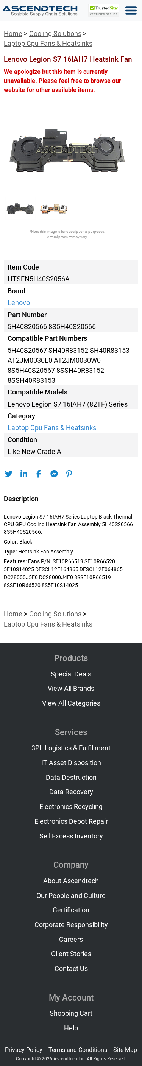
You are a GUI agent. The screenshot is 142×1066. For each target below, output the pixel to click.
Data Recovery (71, 792)
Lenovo (19, 303)
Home (13, 33)
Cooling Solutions (55, 33)
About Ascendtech (71, 881)
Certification (71, 910)
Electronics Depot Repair (71, 821)
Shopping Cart (71, 1013)
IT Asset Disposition (71, 763)
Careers (71, 939)
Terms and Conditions (77, 1050)
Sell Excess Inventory (71, 836)
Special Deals (71, 674)
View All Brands (71, 688)
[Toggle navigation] (131, 10)
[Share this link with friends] (8, 474)
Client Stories (71, 954)
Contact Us (71, 968)
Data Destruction (71, 777)
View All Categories (71, 703)
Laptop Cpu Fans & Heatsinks (48, 43)
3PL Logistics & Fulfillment (71, 748)
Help (71, 1028)
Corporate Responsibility (71, 925)
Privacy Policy (23, 1050)
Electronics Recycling (71, 806)
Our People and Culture (71, 895)
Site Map (125, 1050)
